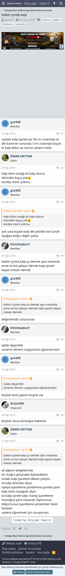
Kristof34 (17, 403)
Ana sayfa (43, 552)
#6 (62, 339)
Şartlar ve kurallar (29, 548)
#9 (62, 441)
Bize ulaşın (9, 548)
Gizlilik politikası (12, 552)
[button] (3, 3)
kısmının (7, 24)
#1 (62, 133)
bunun (46, 20)
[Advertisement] (32, 84)
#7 (62, 369)
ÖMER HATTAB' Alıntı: (17, 211)
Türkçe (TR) (34, 543)
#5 (62, 290)
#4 (62, 255)
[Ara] (61, 3)
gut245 (9, 20)
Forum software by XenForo (31, 558)
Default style (13, 543)
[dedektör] (32, 48)
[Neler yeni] (54, 3)
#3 (62, 202)
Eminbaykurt (20, 244)
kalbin (56, 20)
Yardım (30, 552)
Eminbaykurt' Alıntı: (16, 299)
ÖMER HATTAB (21, 156)
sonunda (20, 24)
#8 (62, 415)
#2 (62, 167)
